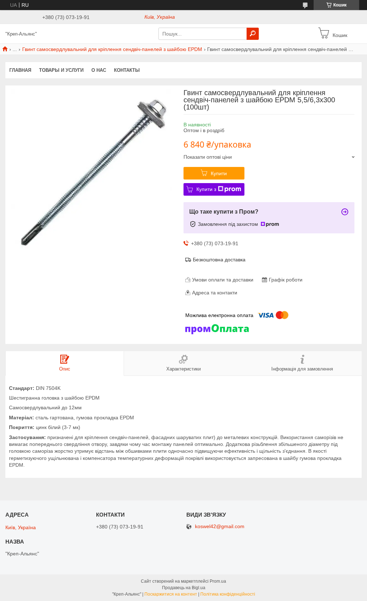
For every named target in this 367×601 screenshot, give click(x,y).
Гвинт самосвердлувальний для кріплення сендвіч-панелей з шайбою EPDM (112, 49)
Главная (20, 70)
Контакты (127, 70)
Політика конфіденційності (227, 594)
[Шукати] (253, 34)
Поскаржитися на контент (170, 594)
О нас (98, 70)
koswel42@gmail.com (219, 526)
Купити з (206, 189)
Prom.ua (218, 581)
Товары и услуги (61, 70)
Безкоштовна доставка (219, 259)
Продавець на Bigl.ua (183, 587)
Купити (219, 173)
